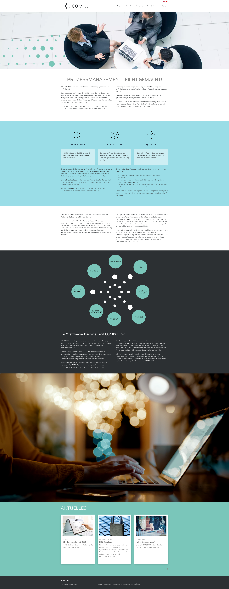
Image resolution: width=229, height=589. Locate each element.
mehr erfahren (69, 551)
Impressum (108, 584)
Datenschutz (117, 584)
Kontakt (100, 584)
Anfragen (163, 6)
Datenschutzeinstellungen (132, 584)
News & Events (152, 6)
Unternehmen (139, 6)
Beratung (120, 6)
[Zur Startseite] (76, 6)
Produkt (128, 6)
